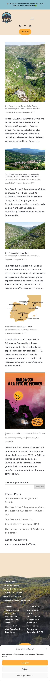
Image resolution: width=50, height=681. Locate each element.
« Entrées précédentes (16, 482)
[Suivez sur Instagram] (20, 26)
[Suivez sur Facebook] (25, 26)
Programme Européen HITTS (24, 112)
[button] (46, 649)
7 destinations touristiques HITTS (18, 327)
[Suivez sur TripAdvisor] (30, 26)
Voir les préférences (25, 676)
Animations (31, 438)
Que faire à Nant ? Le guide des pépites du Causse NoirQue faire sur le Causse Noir (22, 175)
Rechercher (39, 487)
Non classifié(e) (33, 256)
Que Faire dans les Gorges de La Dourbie (21, 106)
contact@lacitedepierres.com (16, 600)
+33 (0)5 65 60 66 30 (12, 596)
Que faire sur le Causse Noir (16, 253)
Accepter (25, 663)
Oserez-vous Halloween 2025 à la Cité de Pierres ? (25, 434)
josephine (11, 109)
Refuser (25, 669)
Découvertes (31, 109)
